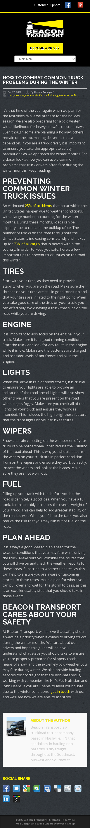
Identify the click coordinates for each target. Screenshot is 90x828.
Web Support (45, 823)
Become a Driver (45, 48)
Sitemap (54, 819)
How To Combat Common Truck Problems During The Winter (43, 80)
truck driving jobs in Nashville (59, 95)
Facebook (69, 5)
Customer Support (47, 5)
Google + (82, 6)
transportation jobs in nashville (25, 95)
